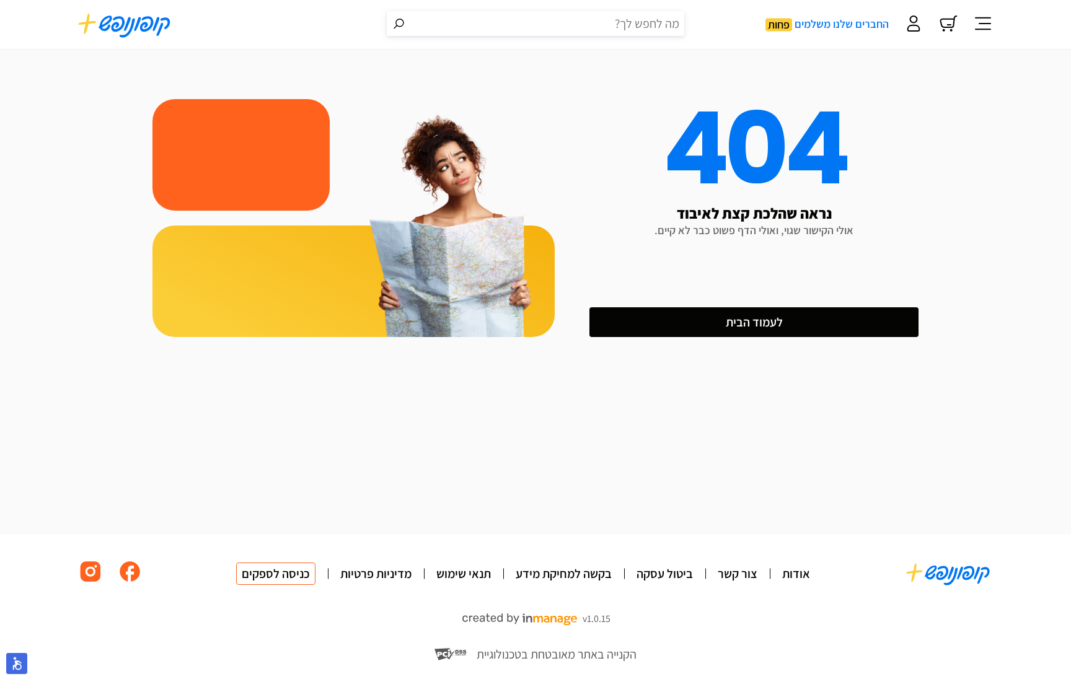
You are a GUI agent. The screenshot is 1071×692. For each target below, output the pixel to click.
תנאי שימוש (463, 574)
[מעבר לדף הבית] (124, 24)
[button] (16, 663)
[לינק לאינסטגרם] (90, 580)
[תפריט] (983, 25)
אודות (796, 574)
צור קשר (737, 574)
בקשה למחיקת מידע (564, 574)
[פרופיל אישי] (913, 25)
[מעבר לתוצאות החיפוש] (399, 23)
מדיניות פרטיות (376, 574)
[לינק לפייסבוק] (130, 580)
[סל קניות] (948, 25)
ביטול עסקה (665, 574)
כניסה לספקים (276, 574)
